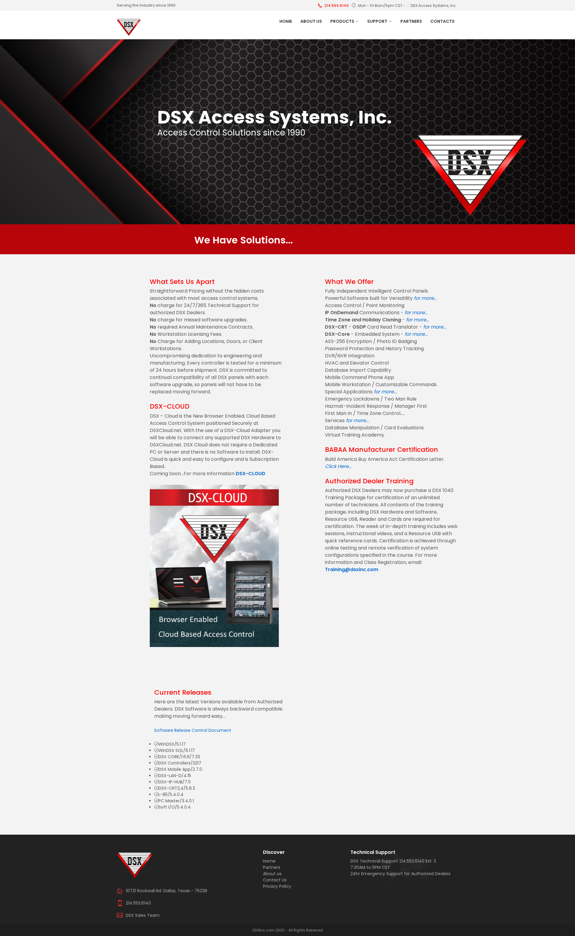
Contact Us (275, 880)
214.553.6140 (336, 5)
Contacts (442, 21)
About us (311, 21)
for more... (425, 298)
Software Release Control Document (192, 730)
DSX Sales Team (143, 915)
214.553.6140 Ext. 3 (417, 861)
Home (285, 21)
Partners (411, 21)
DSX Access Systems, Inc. (434, 5)
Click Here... (338, 466)
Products (342, 21)
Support (377, 21)
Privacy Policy (277, 886)
